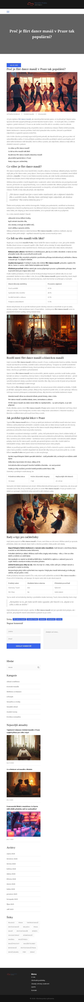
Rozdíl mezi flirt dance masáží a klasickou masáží (25, 155)
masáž (10, 931)
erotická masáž (13, 927)
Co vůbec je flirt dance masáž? (19, 148)
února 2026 (11, 884)
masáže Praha (32, 619)
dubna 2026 (11, 874)
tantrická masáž (32, 922)
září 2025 (10, 909)
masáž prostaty (13, 943)
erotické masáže (22, 931)
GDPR (33, 987)
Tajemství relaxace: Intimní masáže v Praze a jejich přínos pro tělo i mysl (23, 731)
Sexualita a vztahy (13, 702)
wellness (26, 927)
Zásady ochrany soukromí (40, 984)
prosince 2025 (12, 894)
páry (24, 952)
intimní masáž (27, 935)
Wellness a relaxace (14, 692)
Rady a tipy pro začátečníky (17, 161)
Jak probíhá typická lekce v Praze (19, 158)
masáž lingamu (13, 952)
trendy (59, 619)
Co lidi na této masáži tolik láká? (19, 151)
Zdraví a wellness (13, 682)
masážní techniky (29, 943)
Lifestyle (10, 697)
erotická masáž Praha (28, 948)
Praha (21, 922)
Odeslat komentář (23, 646)
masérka (11, 939)
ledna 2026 (11, 889)
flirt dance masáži (25, 119)
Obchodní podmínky (38, 980)
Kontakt (34, 990)
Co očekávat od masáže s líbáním (19, 769)
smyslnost (51, 619)
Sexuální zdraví (12, 707)
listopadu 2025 (12, 899)
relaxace (42, 619)
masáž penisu (22, 939)
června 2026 (11, 864)
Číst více (23, 747)
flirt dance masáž (19, 619)
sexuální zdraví (13, 935)
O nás (33, 977)
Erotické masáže (29, 114)
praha (36, 927)
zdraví (32, 952)
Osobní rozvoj (12, 712)
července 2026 (12, 859)
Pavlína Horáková (14, 114)
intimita (34, 931)
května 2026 (11, 869)
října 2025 (10, 904)
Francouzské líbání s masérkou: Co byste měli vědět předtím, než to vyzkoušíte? (22, 807)
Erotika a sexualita (14, 717)
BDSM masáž (12, 948)
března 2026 (11, 879)
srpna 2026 (11, 854)
